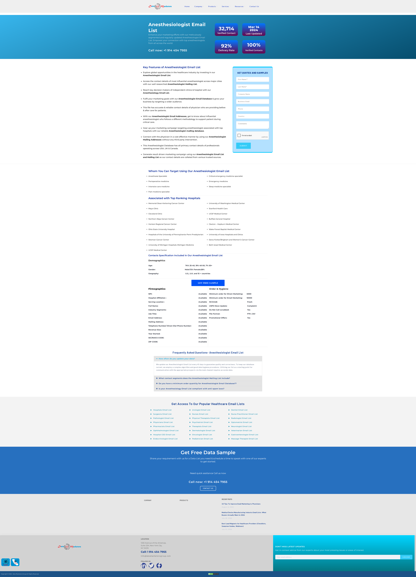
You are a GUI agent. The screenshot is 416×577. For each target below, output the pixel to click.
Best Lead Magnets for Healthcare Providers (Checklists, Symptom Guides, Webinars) (244, 525)
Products (212, 6)
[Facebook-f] (159, 565)
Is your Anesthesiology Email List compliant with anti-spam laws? (191, 389)
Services (225, 6)
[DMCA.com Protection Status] (213, 574)
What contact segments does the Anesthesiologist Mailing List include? (194, 378)
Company (198, 6)
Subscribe (406, 557)
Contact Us (254, 6)
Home (187, 6)
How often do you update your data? (177, 359)
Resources (239, 6)
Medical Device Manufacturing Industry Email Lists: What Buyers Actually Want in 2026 (244, 513)
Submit (243, 146)
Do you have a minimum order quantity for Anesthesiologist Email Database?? (198, 383)
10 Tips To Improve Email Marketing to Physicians (241, 504)
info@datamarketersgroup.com (156, 556)
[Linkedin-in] (143, 565)
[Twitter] (151, 565)
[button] (208, 358)
